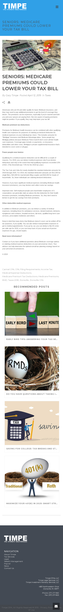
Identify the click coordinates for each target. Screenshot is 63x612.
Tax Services (9, 557)
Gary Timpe (12, 95)
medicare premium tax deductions (19, 276)
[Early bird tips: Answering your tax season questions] (32, 314)
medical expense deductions (16, 273)
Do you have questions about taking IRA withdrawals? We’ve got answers (32, 394)
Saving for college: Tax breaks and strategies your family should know (32, 448)
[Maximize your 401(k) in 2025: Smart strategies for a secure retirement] (32, 478)
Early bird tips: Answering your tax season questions (32, 339)
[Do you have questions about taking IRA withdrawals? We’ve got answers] (32, 368)
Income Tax (46, 269)
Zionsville (24, 280)
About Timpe (10, 554)
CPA (17, 269)
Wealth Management (13, 561)
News (6, 566)
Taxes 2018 (13, 280)
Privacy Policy (47, 607)
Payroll (7, 563)
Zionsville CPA (36, 280)
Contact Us (9, 568)
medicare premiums (48, 276)
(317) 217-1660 (53, 593)
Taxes (48, 95)
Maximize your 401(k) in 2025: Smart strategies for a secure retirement (32, 503)
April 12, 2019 (34, 95)
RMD (4, 280)
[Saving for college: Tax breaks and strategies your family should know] (32, 423)
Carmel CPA (8, 269)
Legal (6, 559)
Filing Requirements (30, 269)
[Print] (10, 102)
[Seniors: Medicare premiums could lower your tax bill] (31, 55)
